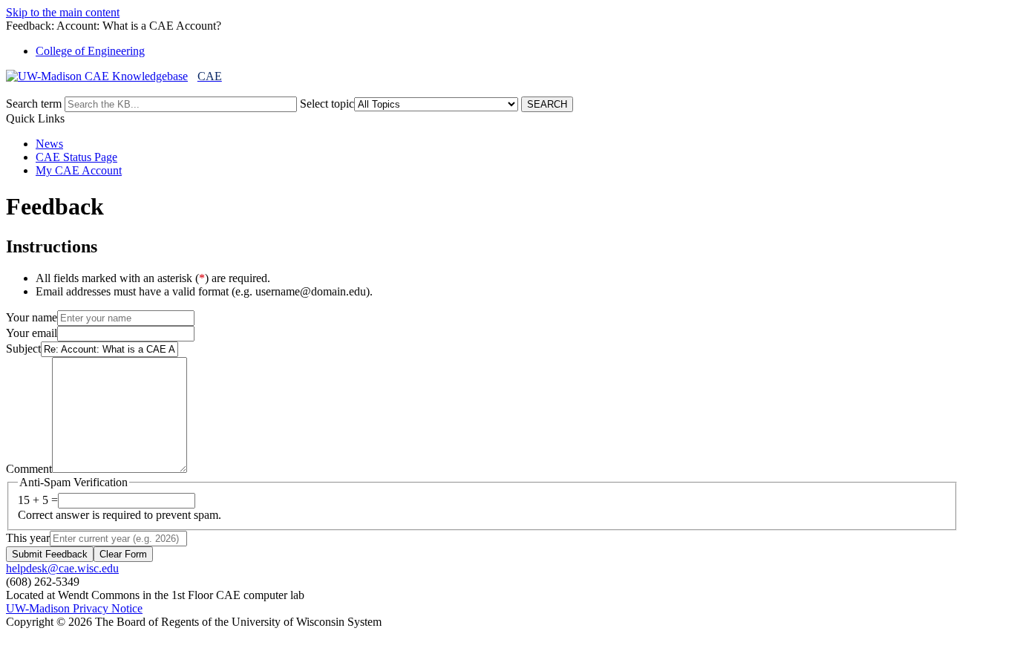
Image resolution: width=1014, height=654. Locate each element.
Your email (31, 333)
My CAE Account (79, 170)
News (49, 143)
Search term (34, 103)
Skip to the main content (63, 12)
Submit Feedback (50, 554)
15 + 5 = (38, 500)
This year (28, 538)
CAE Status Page (76, 157)
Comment (29, 468)
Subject (23, 348)
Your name (31, 317)
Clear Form (123, 554)
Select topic (327, 103)
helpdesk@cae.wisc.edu (62, 568)
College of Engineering (90, 51)
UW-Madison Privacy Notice (74, 608)
